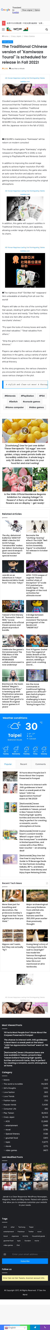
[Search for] (46, 30)
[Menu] (3, 30)
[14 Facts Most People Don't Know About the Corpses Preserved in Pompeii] (10, 776)
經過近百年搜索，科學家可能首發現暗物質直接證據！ (27, 23)
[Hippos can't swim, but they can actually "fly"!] (13, 935)
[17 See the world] (17, 29)
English (12, 1328)
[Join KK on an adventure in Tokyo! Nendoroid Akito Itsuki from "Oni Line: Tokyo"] (13, 566)
